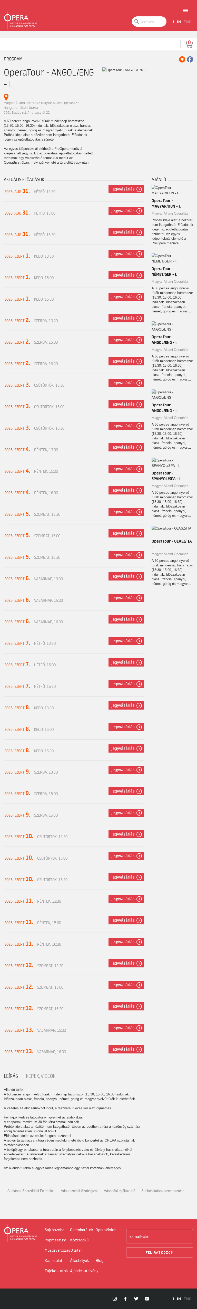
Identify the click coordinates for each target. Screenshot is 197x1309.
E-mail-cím (139, 1236)
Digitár (76, 1250)
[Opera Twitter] (136, 1299)
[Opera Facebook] (125, 1299)
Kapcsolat (53, 1260)
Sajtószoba (54, 1229)
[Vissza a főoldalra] (20, 20)
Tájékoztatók (56, 1270)
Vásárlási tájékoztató (119, 1191)
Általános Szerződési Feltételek (31, 1191)
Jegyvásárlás (123, 189)
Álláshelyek (79, 1260)
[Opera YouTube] (147, 1299)
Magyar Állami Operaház (170, 213)
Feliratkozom (160, 1252)
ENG (188, 21)
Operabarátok (81, 1229)
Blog (99, 1260)
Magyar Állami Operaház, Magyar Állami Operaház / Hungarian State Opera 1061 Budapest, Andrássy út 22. (41, 107)
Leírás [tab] (11, 1076)
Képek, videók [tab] (40, 1076)
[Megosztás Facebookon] (190, 59)
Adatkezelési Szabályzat (79, 1191)
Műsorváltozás (57, 1250)
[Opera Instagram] (115, 1299)
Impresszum (55, 1239)
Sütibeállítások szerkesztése (162, 1191)
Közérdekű (79, 1239)
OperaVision (106, 1229)
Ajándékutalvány (84, 1270)
